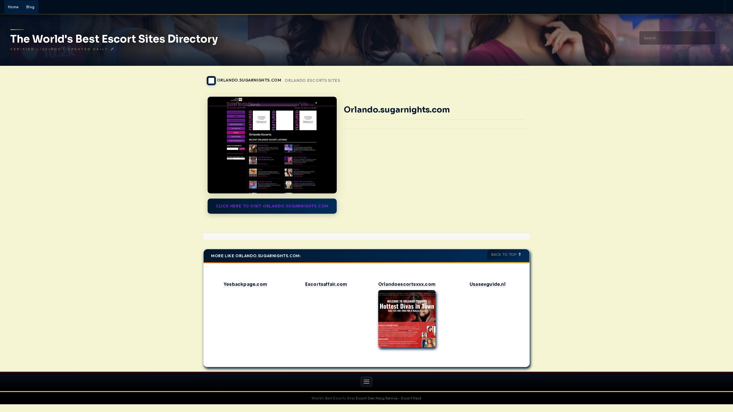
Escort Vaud (411, 398)
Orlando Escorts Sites (312, 80)
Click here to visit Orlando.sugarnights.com (272, 206)
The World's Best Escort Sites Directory (114, 39)
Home (13, 7)
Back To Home (515, 77)
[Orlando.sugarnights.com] (272, 145)
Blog (30, 7)
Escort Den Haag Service (376, 398)
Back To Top (504, 254)
